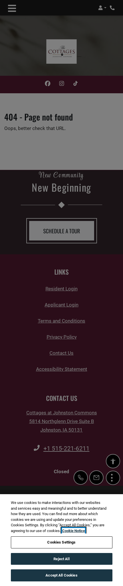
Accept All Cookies (61, 575)
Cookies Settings (61, 542)
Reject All (61, 559)
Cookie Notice (73, 531)
